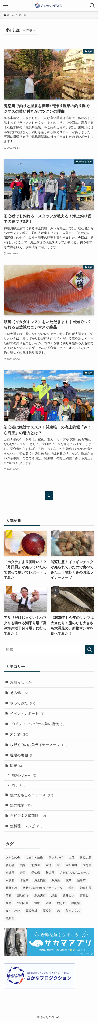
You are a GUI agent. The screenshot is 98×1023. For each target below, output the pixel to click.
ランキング (56, 857)
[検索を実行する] (89, 649)
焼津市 (81, 880)
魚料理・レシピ (26, 826)
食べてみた (13, 910)
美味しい (68, 895)
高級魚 (47, 910)
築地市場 (23, 895)
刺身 (23, 865)
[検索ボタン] (92, 5)
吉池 (48, 865)
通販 (37, 903)
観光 (17, 766)
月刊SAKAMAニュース (74, 872)
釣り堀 (61, 903)
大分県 (87, 865)
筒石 (8, 895)
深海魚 (55, 880)
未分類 (19, 734)
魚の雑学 (21, 805)
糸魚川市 (40, 895)
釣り (18, 785)
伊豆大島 (85, 857)
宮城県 (10, 872)
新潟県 (50, 872)
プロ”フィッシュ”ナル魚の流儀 (37, 724)
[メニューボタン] (5, 5)
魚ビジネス (73, 910)
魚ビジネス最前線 (28, 816)
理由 (71, 888)
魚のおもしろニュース (31, 795)
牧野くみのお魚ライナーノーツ (38, 745)
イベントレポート (27, 713)
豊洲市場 (23, 903)
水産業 (24, 880)
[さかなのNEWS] (49, 5)
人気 (71, 857)
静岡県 (75, 903)
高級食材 (31, 910)
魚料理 (10, 918)
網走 (54, 895)
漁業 (68, 880)
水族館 (10, 880)
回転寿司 (71, 865)
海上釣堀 (40, 880)
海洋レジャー (24, 775)
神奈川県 (85, 888)
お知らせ (21, 682)
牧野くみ (11, 888)
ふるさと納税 (34, 857)
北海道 (35, 865)
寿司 (23, 872)
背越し (84, 895)
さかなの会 (13, 857)
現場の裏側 (22, 755)
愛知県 (35, 872)
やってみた (22, 703)
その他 (19, 693)
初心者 (10, 865)
